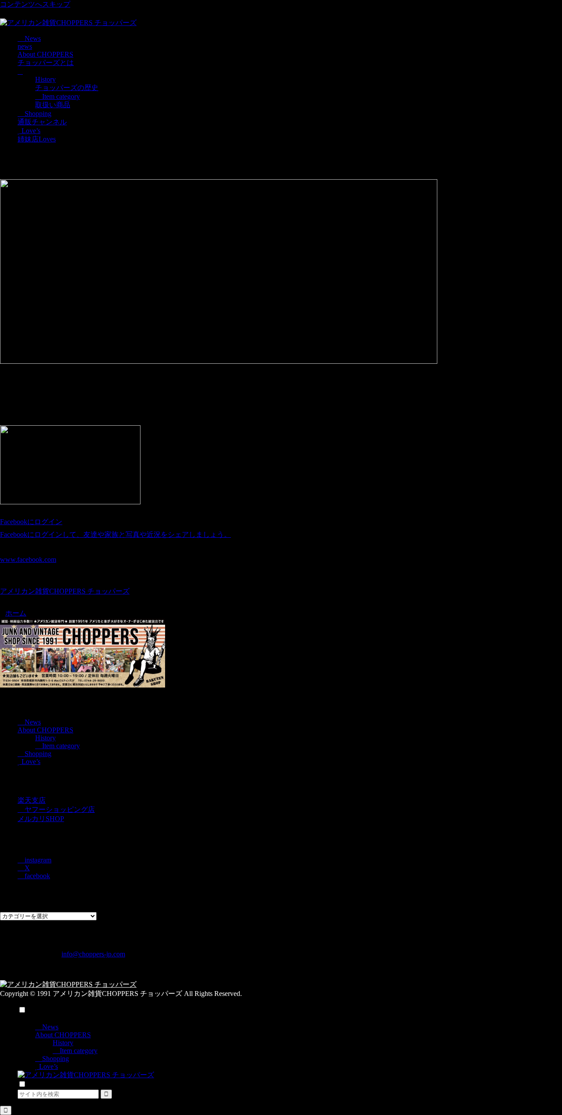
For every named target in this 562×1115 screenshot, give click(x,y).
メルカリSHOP (41, 818)
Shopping (37, 753)
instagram (37, 860)
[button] (106, 1094)
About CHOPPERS (45, 730)
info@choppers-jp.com (93, 954)
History (45, 738)
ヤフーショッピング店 (59, 809)
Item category (60, 745)
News (32, 722)
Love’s (30, 761)
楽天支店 (32, 800)
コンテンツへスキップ (35, 4)
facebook (36, 876)
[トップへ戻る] (5, 1110)
